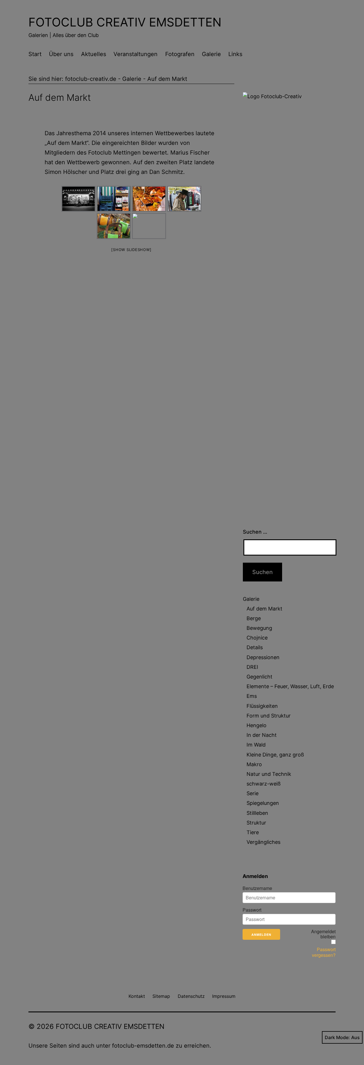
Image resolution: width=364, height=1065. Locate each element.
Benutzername (257, 888)
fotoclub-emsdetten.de (143, 1045)
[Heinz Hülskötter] (149, 199)
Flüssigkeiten (262, 706)
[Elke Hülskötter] (184, 199)
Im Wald (256, 745)
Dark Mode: (337, 1037)
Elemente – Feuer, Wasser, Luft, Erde (290, 686)
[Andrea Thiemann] (114, 226)
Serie (252, 793)
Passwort (252, 909)
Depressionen (263, 657)
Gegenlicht (259, 677)
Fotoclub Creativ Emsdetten (125, 22)
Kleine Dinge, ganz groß (275, 755)
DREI (252, 667)
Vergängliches (263, 842)
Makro (254, 764)
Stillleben (257, 813)
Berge (254, 618)
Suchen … (255, 532)
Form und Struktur (269, 716)
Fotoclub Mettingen (114, 152)
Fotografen (180, 54)
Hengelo (256, 725)
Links (235, 54)
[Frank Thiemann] (149, 226)
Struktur (256, 823)
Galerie (211, 54)
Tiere (253, 832)
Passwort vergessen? (324, 952)
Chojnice (257, 638)
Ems (252, 696)
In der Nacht (262, 735)
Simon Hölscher (66, 171)
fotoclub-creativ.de (90, 78)
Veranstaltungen (135, 54)
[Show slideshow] (131, 249)
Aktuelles (93, 54)
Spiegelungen (263, 803)
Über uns (61, 54)
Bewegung (259, 628)
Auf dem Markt (264, 609)
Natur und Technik (269, 774)
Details (255, 647)
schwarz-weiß (264, 784)
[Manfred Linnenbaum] (114, 199)
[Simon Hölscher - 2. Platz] (78, 199)
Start (35, 54)
